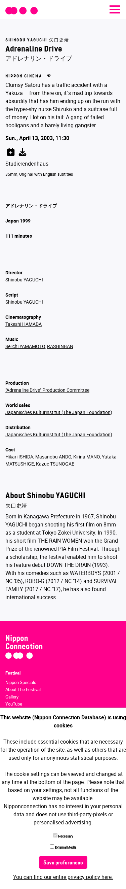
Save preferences (63, 863)
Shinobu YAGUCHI (24, 279)
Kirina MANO (86, 456)
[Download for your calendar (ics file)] (22, 150)
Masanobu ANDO (53, 456)
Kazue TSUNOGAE (55, 463)
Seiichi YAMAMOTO (25, 346)
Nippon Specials (20, 682)
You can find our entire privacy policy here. (63, 877)
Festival (12, 673)
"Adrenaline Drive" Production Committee (47, 390)
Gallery (11, 697)
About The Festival (23, 689)
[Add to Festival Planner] (10, 150)
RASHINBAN (60, 346)
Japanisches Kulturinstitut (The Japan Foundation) (58, 412)
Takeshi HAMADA (23, 324)
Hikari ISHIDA (19, 456)
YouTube (13, 704)
